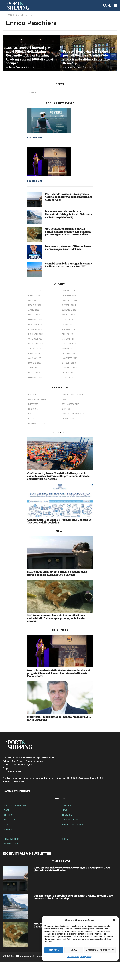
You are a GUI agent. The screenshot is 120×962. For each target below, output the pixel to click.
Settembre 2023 (69, 367)
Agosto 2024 (68, 314)
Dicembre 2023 (69, 353)
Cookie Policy (73, 956)
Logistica (33, 408)
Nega (74, 950)
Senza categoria (70, 404)
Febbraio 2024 (69, 343)
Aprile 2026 (33, 310)
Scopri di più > (35, 137)
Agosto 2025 (35, 348)
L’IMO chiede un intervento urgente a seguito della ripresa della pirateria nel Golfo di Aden (68, 196)
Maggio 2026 (34, 305)
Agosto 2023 (68, 372)
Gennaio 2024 (69, 348)
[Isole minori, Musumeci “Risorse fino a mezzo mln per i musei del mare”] (34, 252)
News (31, 418)
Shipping (66, 408)
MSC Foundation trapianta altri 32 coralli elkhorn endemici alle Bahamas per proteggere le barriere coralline (68, 231)
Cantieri (32, 394)
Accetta (54, 950)
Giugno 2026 (34, 300)
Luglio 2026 (34, 295)
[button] (114, 920)
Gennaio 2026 (35, 324)
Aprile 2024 (67, 334)
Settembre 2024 (69, 310)
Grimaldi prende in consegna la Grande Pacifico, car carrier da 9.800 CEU (68, 265)
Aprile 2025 (33, 367)
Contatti (66, 839)
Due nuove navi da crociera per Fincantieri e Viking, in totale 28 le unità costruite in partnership (68, 214)
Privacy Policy (86, 956)
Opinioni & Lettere (37, 423)
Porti (64, 399)
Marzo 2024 (68, 338)
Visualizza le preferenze (100, 950)
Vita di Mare (68, 418)
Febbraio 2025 (35, 377)
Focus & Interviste (37, 399)
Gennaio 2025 (69, 290)
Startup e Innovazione (73, 413)
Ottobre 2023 (69, 363)
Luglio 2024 (67, 319)
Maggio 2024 (68, 329)
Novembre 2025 (36, 334)
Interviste (33, 404)
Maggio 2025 (34, 363)
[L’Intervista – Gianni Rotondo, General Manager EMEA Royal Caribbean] (60, 697)
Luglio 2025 (34, 353)
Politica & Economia (72, 394)
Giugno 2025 (34, 358)
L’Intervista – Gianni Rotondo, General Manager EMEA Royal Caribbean (59, 718)
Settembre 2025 (36, 343)
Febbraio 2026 (35, 319)
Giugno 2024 (68, 324)
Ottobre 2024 (69, 305)
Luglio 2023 (67, 377)
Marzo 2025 (34, 372)
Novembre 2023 (69, 358)
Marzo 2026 (34, 314)
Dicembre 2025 (35, 329)
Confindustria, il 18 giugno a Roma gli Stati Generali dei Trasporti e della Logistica (59, 521)
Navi (30, 413)
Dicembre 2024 (69, 295)
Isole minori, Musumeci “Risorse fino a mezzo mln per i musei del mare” (68, 247)
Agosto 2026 (35, 290)
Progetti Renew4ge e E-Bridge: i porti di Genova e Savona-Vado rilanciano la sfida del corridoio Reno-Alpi (86, 57)
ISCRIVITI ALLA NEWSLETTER (27, 853)
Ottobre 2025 (35, 338)
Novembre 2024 (69, 300)
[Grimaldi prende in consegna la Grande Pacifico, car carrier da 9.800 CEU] (34, 269)
